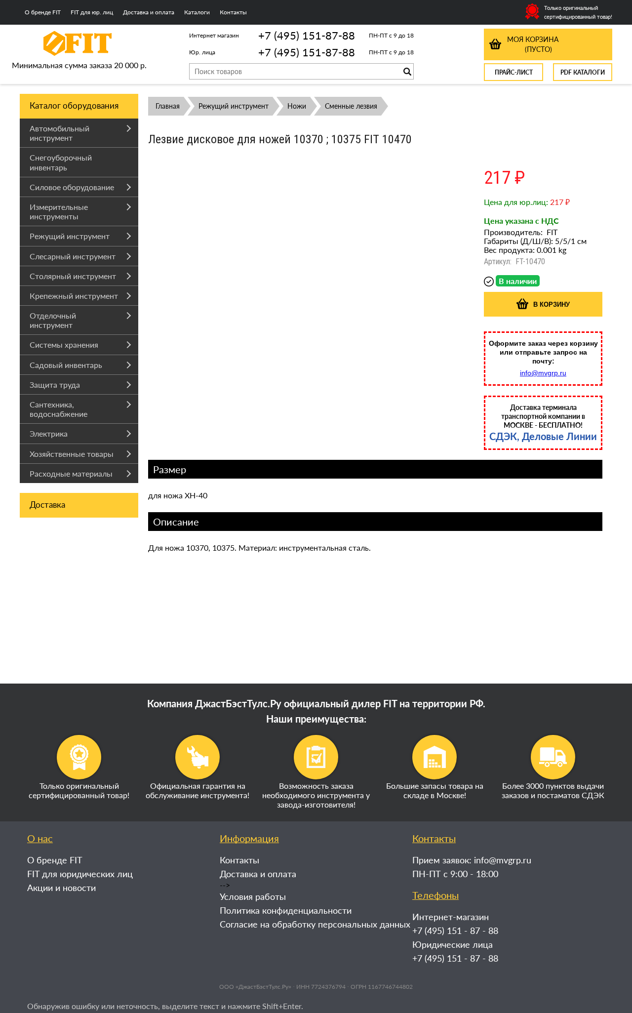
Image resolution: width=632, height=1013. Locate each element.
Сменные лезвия (351, 106)
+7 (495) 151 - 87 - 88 (455, 930)
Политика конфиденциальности (286, 910)
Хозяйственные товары (72, 453)
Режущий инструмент (70, 236)
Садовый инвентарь (66, 364)
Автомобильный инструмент (59, 132)
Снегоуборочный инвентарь (61, 162)
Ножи (296, 106)
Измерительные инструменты (59, 211)
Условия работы (253, 896)
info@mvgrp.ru (543, 373)
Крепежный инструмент (74, 295)
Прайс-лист (514, 72)
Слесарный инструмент (73, 256)
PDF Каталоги (582, 72)
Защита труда (55, 384)
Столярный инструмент (73, 276)
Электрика (49, 433)
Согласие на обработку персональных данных (315, 924)
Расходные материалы (71, 473)
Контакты (233, 12)
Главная (168, 106)
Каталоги (197, 12)
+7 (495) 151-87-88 (306, 35)
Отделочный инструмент (53, 320)
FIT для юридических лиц (80, 873)
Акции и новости (61, 887)
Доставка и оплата (148, 12)
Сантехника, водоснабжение (58, 409)
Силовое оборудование (72, 187)
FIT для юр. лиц (92, 12)
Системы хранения (64, 344)
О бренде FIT (43, 12)
